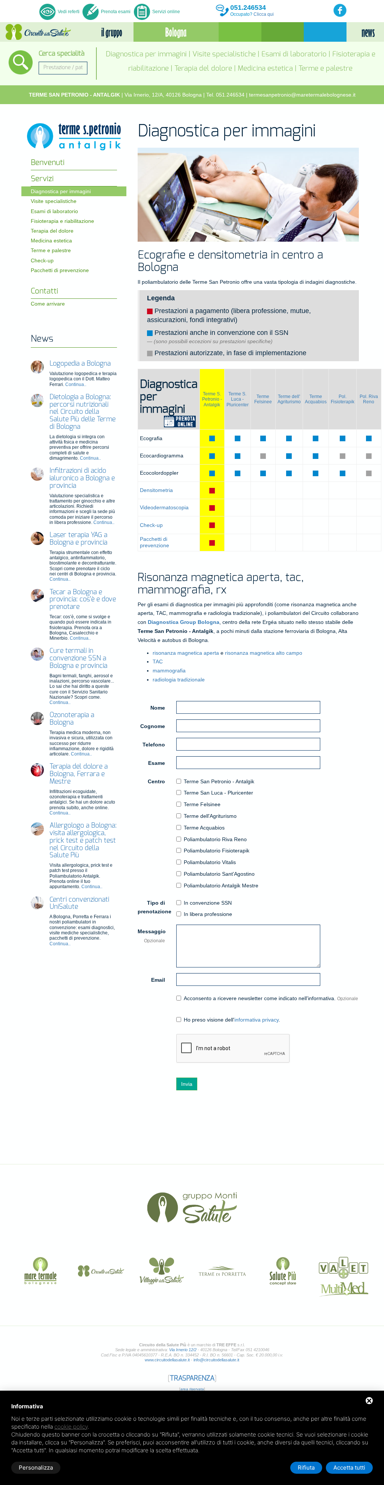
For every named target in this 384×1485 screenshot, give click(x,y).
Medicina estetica (265, 68)
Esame (156, 763)
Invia (186, 1084)
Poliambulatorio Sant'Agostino (219, 874)
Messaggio (152, 935)
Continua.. (75, 384)
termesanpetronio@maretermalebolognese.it (302, 95)
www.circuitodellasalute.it (167, 1360)
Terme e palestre (325, 68)
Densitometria (156, 490)
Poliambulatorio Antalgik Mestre (221, 886)
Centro (156, 781)
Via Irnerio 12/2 (182, 1349)
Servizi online (165, 11)
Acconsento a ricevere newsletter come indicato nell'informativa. (271, 998)
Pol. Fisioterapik (342, 399)
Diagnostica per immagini (146, 54)
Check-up (151, 525)
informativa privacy (256, 1020)
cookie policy (71, 1426)
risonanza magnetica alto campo (263, 653)
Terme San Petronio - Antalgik (219, 781)
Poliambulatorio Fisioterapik (216, 851)
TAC (158, 661)
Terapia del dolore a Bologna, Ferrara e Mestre (79, 774)
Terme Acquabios (316, 399)
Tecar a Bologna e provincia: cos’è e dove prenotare (83, 600)
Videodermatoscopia (164, 507)
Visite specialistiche (224, 54)
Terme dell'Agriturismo (210, 816)
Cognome (152, 726)
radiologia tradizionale (179, 680)
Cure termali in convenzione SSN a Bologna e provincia (78, 658)
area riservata (192, 1389)
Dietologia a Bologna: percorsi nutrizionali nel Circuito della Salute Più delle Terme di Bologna (83, 412)
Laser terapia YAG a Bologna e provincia (78, 539)
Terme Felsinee (263, 399)
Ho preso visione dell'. (232, 1020)
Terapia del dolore (203, 68)
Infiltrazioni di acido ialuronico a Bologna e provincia (82, 478)
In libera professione (208, 914)
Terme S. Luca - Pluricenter (237, 399)
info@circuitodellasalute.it (216, 1360)
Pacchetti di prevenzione (154, 542)
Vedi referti (69, 11)
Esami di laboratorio (294, 54)
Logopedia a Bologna (80, 363)
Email (158, 980)
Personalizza (36, 1467)
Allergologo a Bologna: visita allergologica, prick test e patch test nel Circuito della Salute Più (83, 840)
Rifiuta (306, 1467)
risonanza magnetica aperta (186, 653)
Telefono (153, 745)
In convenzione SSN (208, 903)
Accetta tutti (349, 1467)
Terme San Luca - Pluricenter (218, 793)
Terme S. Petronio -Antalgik (212, 399)
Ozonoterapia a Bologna (72, 719)
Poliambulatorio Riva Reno (215, 839)
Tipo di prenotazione (154, 907)
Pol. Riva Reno (369, 399)
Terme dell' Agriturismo (289, 399)
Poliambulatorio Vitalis (210, 862)
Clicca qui (264, 14)
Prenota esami (115, 11)
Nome (157, 708)
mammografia (169, 671)
